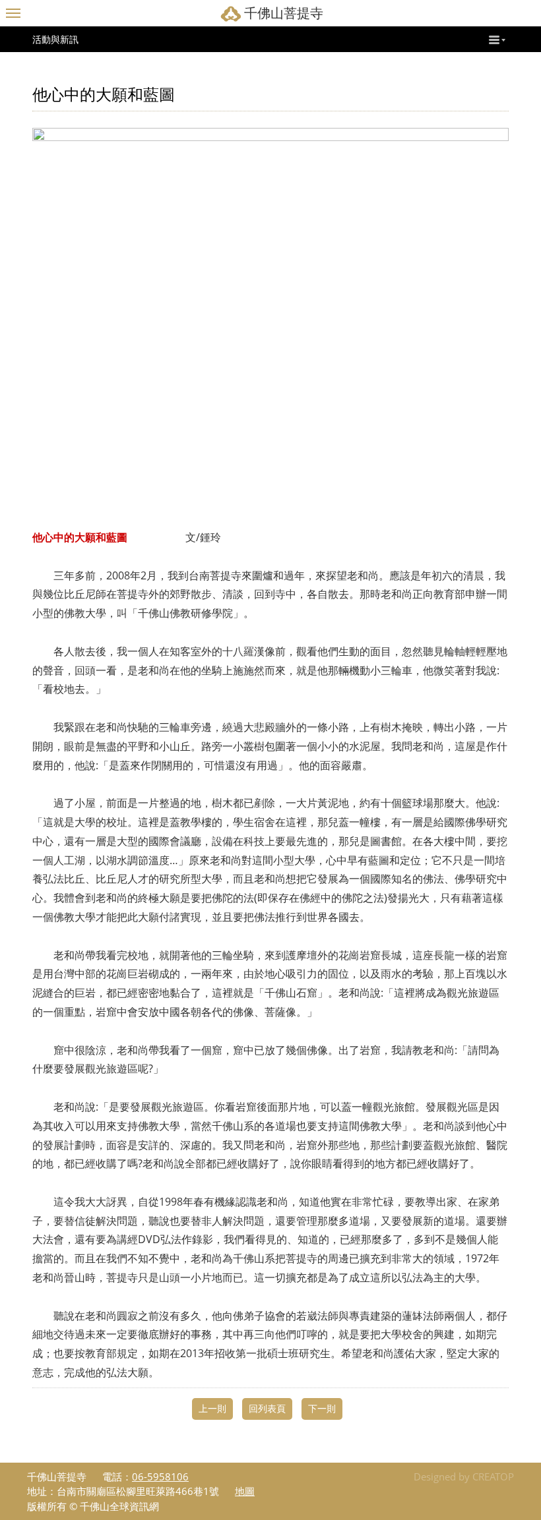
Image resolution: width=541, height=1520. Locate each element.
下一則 (322, 1408)
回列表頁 (267, 1408)
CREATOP (493, 1476)
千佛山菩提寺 (283, 13)
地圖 (245, 1491)
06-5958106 (160, 1476)
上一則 (212, 1408)
